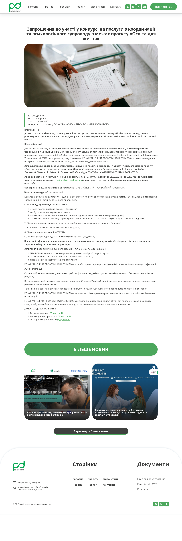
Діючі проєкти (64, 19)
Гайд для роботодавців (151, 479)
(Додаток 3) (63, 319)
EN (144, 6)
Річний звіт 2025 (147, 484)
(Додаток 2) (64, 316)
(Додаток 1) (56, 313)
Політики (142, 489)
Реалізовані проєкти (67, 23)
